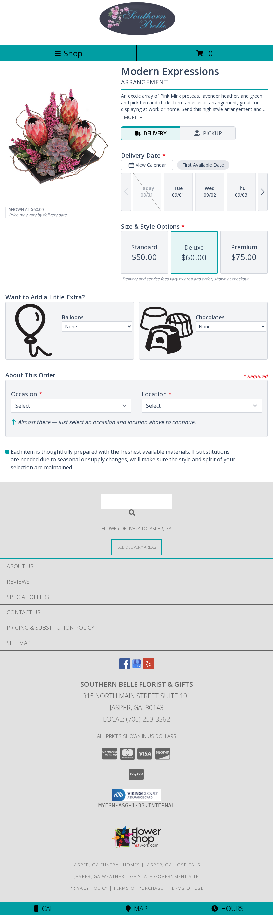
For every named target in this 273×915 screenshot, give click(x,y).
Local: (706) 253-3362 (136, 719)
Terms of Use (186, 888)
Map (139, 908)
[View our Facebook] (124, 667)
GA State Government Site (164, 876)
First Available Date (203, 165)
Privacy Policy (88, 888)
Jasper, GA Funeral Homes (106, 865)
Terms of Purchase (138, 888)
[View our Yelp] (148, 667)
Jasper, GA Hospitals (173, 865)
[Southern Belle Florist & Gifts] (136, 35)
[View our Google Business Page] (136, 667)
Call (48, 908)
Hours (231, 908)
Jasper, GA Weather (99, 876)
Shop (73, 53)
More (130, 117)
